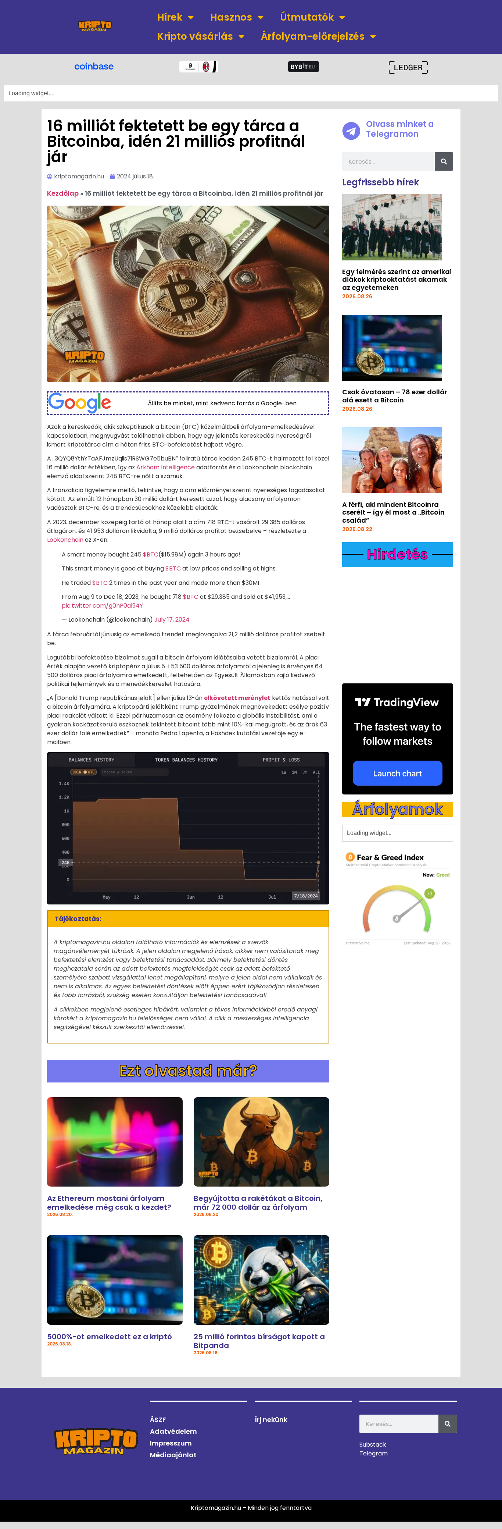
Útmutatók (307, 17)
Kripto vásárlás (195, 36)
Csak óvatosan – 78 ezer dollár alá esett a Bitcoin (394, 396)
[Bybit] (303, 66)
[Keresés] (444, 161)
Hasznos (231, 17)
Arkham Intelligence (165, 467)
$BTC (150, 554)
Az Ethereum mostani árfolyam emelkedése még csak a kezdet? (109, 1202)
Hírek (169, 17)
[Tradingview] (397, 738)
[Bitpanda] (198, 66)
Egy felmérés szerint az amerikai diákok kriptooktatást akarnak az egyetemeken (397, 279)
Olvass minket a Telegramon (400, 128)
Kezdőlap (63, 193)
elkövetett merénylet (237, 698)
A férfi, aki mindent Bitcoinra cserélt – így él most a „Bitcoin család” (393, 512)
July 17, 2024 (172, 619)
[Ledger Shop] (408, 67)
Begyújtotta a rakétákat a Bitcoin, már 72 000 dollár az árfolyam (258, 1202)
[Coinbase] (94, 65)
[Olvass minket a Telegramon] (351, 131)
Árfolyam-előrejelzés (313, 36)
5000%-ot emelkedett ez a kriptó (109, 1336)
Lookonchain (65, 540)
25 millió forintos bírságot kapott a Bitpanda (259, 1341)
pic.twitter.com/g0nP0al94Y (102, 605)
